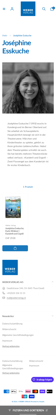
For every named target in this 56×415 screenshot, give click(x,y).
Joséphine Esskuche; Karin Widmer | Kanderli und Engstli (14, 231)
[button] (4, 9)
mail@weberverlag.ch (16, 298)
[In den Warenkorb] (15, 248)
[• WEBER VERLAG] (10, 274)
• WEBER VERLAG (24, 401)
